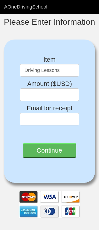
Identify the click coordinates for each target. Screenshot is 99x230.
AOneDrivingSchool (25, 7)
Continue (49, 150)
